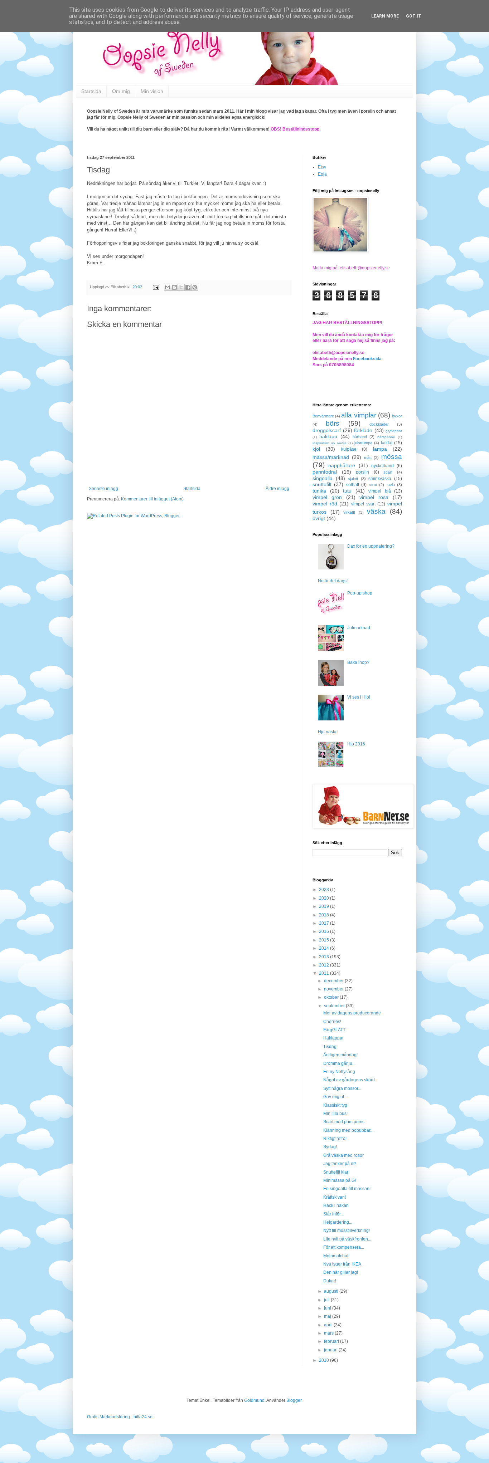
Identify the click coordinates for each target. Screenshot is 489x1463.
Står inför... (333, 1214)
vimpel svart (363, 504)
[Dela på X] (181, 287)
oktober (332, 997)
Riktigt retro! (335, 1138)
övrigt (319, 518)
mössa (391, 456)
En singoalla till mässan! (347, 1188)
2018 (324, 915)
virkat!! (349, 512)
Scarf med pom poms (343, 1121)
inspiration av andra (330, 443)
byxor (397, 416)
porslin (362, 472)
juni (328, 1308)
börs (332, 423)
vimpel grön (327, 497)
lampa (380, 449)
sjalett (353, 478)
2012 (324, 965)
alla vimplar (358, 415)
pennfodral (325, 472)
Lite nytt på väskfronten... (347, 1239)
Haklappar (333, 1038)
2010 (324, 1360)
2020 (324, 898)
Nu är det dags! (333, 580)
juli (327, 1299)
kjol (316, 449)
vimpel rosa (373, 497)
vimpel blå (379, 491)
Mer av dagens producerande (352, 1013)
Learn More (385, 16)
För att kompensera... (343, 1247)
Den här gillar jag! (340, 1272)
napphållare (341, 465)
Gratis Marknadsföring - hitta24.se (119, 1416)
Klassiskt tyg (335, 1105)
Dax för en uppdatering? (370, 546)
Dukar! (329, 1280)
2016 (324, 931)
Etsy (322, 167)
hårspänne (386, 437)
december (334, 980)
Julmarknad (358, 627)
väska (376, 511)
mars (329, 1333)
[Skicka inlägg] (155, 287)
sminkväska (379, 478)
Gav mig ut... (335, 1096)
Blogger (293, 1400)
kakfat (386, 442)
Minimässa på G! (339, 1180)
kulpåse (349, 449)
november (334, 989)
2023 (324, 889)
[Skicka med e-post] (167, 287)
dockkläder (379, 424)
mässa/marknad (331, 457)
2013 (324, 956)
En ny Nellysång (339, 1071)
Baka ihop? (358, 662)
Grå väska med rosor (343, 1155)
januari (331, 1349)
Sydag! (330, 1146)
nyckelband (382, 465)
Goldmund (254, 1400)
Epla (322, 174)
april (329, 1324)
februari (332, 1341)
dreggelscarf (327, 430)
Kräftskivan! (334, 1197)
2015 (324, 940)
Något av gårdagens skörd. (349, 1079)
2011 (324, 973)
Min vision (152, 91)
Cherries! (332, 1021)
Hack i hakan (336, 1205)
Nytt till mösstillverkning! (346, 1230)
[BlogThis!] (174, 287)
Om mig (121, 91)
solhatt (352, 484)
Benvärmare (323, 416)
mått (368, 457)
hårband (360, 437)
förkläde (363, 430)
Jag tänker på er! (339, 1163)
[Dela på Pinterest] (194, 287)
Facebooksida (367, 358)
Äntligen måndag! (340, 1054)
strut (373, 485)
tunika (319, 491)
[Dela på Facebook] (188, 287)
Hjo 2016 (356, 744)
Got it (413, 16)
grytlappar (394, 431)
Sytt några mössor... (342, 1088)
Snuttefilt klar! (336, 1172)
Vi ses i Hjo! (358, 697)
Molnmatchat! (336, 1255)
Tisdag (330, 1046)
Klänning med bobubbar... (348, 1130)
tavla (391, 485)
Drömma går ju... (339, 1063)
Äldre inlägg (277, 488)
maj (328, 1316)
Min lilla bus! (335, 1113)
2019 (324, 906)
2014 (324, 948)
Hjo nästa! (328, 731)
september (335, 1005)
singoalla (323, 478)
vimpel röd (325, 504)
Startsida (91, 91)
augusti (331, 1291)
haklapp (328, 436)
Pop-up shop (359, 593)
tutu (347, 491)
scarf (387, 472)
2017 (324, 923)
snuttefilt (322, 484)
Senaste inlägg (103, 488)
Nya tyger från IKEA (342, 1264)
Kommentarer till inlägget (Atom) (152, 498)
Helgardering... (337, 1222)
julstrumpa (363, 443)
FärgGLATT (334, 1029)
